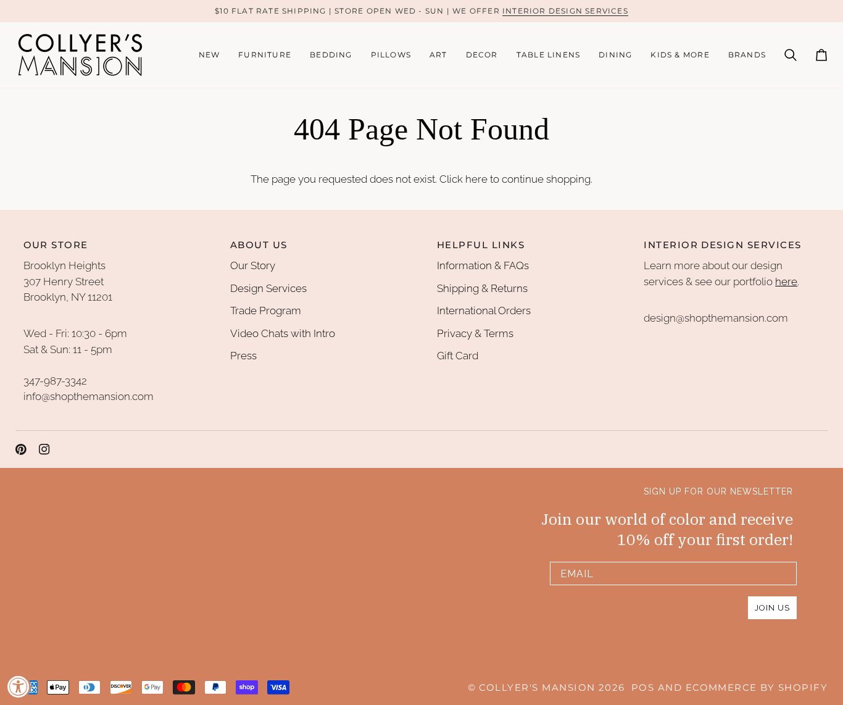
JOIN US (772, 607)
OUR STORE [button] (55, 245)
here (476, 179)
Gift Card (457, 355)
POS (642, 687)
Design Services (268, 288)
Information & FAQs (483, 265)
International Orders (484, 310)
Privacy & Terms (475, 333)
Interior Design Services (565, 10)
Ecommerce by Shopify (757, 687)
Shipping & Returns (482, 288)
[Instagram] (44, 449)
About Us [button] (259, 245)
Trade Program (265, 310)
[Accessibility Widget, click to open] (18, 686)
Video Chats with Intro (282, 333)
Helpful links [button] (481, 245)
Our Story (252, 265)
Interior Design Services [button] (722, 245)
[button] (265, 55)
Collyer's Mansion (537, 687)
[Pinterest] (21, 449)
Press (243, 355)
